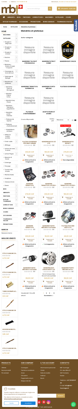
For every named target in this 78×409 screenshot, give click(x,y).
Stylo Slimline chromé (9, 253)
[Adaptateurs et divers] (48, 100)
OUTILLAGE (59, 17)
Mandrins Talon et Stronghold (10, 88)
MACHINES (49, 17)
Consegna (24, 368)
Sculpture (8, 178)
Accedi (61, 2)
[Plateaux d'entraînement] (29, 100)
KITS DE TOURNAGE (9, 22)
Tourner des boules (9, 170)
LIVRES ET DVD (37, 17)
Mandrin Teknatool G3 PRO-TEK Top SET (48, 185)
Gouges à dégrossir (8, 42)
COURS (68, 17)
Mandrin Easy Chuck (10, 101)
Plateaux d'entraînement (11, 125)
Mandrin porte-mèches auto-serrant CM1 (68, 269)
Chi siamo (24, 376)
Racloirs (7, 57)
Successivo (49, 295)
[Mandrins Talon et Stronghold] (29, 50)
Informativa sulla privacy (13, 399)
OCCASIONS (23, 22)
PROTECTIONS (9, 175)
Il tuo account (47, 363)
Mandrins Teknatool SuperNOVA (10, 107)
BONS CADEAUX (48, 22)
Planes (7, 61)
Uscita (11, 403)
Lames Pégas (9, 154)
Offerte (4, 368)
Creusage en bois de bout (9, 72)
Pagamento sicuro (27, 378)
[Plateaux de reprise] (67, 75)
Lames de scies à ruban (10, 149)
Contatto (4, 2)
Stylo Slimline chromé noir (9, 272)
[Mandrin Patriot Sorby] (48, 50)
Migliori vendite (9, 238)
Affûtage (7, 145)
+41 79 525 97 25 (22, 2)
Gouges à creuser (8, 53)
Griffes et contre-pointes (8, 136)
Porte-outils (8, 141)
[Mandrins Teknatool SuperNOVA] (29, 75)
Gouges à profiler (8, 48)
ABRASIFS (10, 17)
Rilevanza (63, 120)
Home (4, 31)
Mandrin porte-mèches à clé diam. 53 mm (29, 269)
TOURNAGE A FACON (64, 22)
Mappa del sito (26, 381)
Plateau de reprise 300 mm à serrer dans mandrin (29, 143)
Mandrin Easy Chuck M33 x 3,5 (48, 269)
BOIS (18, 17)
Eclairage (8, 162)
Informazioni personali (48, 368)
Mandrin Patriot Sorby (8, 95)
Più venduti (5, 373)
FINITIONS (26, 17)
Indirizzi (43, 376)
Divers (7, 185)
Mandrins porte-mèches (9, 114)
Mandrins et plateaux (8, 82)
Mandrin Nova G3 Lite (49, 142)
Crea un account (70, 2)
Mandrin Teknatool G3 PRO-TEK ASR (68, 185)
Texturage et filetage (9, 77)
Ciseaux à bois (9, 182)
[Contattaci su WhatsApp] (73, 404)
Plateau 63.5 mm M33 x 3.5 (68, 226)
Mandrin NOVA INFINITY (68, 142)
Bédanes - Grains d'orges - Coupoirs (10, 66)
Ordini (42, 370)
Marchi (5, 229)
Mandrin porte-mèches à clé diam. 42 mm (48, 227)
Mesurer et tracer (8, 158)
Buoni (42, 378)
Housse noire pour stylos (9, 329)
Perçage (7, 166)
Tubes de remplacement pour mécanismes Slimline (9, 291)
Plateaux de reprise (10, 120)
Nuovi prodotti (6, 370)
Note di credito (45, 373)
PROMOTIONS (35, 22)
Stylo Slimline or (9, 310)
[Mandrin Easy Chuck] (67, 50)
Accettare (28, 403)
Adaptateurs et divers (10, 130)
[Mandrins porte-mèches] (48, 75)
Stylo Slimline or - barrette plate (9, 348)
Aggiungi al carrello (29, 155)
